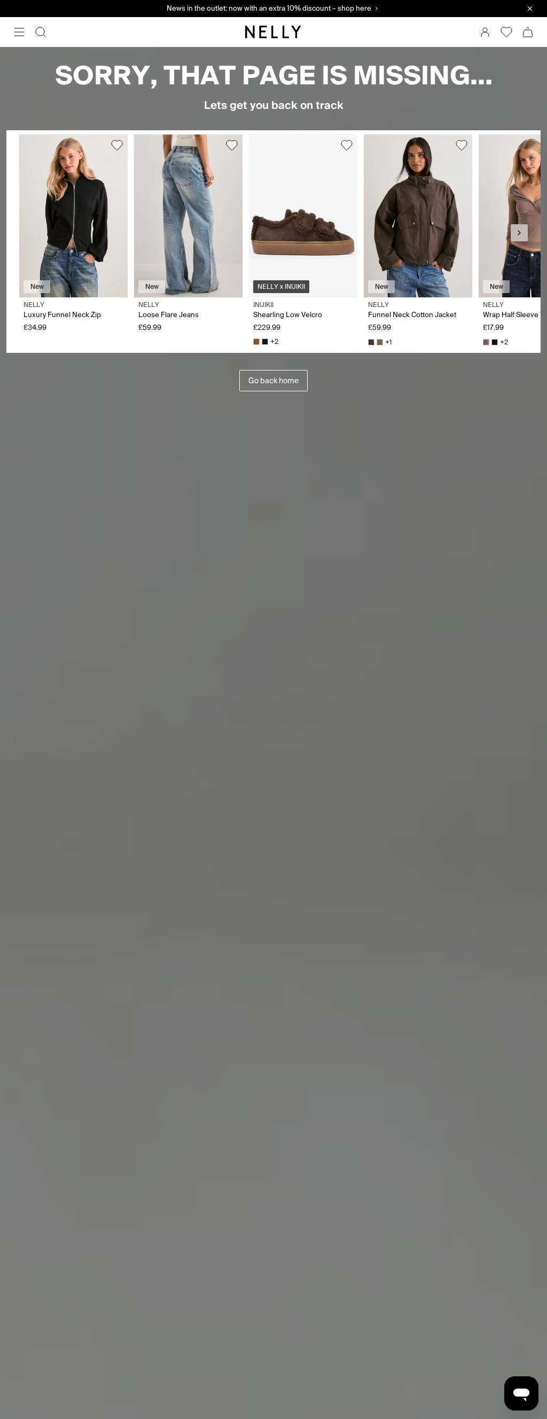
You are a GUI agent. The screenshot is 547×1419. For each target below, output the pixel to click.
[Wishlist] (506, 32)
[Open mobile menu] (19, 32)
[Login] (485, 32)
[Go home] (273, 32)
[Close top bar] (529, 8)
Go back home (273, 380)
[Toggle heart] (117, 145)
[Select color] (256, 341)
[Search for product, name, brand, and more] (40, 32)
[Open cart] (527, 32)
